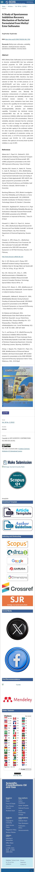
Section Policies (11, 832)
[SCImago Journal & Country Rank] (17, 467)
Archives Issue (10, 810)
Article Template (23, 805)
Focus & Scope (10, 803)
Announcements (23, 830)
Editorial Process (23, 808)
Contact (8, 845)
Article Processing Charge (21, 812)
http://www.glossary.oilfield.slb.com (12, 256)
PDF (6, 413)
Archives (10, 6)
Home (3, 6)
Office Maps (9, 843)
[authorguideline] (17, 531)
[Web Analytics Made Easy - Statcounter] (17, 773)
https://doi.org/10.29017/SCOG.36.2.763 (17, 39)
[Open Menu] (2, 2)
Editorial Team (22, 820)
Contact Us (23, 864)
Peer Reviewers (23, 823)
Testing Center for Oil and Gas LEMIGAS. (12, 862)
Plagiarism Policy (11, 830)
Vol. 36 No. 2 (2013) (20, 6)
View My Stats (17, 775)
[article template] (17, 518)
